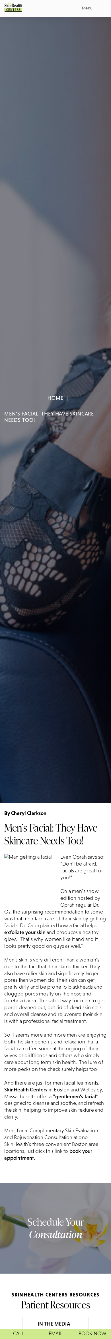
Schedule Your (56, 1228)
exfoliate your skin (24, 932)
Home (55, 398)
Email (55, 1333)
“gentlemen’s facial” (75, 1096)
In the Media (54, 1324)
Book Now (92, 1333)
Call (18, 1333)
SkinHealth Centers (25, 1090)
